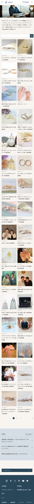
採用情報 (19, 486)
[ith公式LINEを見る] (27, 481)
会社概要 (4, 486)
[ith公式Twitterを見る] (15, 481)
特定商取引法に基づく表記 (24, 490)
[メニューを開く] (2, 2)
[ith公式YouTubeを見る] (23, 481)
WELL (3, 493)
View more (28, 434)
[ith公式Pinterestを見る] (19, 481)
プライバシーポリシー (7, 490)
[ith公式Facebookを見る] (10, 481)
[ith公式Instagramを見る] (6, 481)
